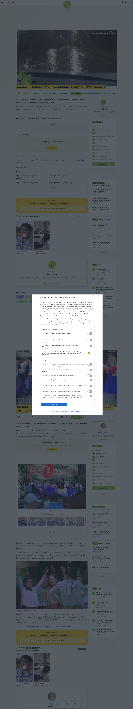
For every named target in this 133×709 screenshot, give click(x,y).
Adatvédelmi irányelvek (77, 411)
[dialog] (67, 354)
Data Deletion (54, 411)
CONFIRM (54, 404)
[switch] (89, 333)
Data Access (64, 411)
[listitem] (67, 329)
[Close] (99, 298)
